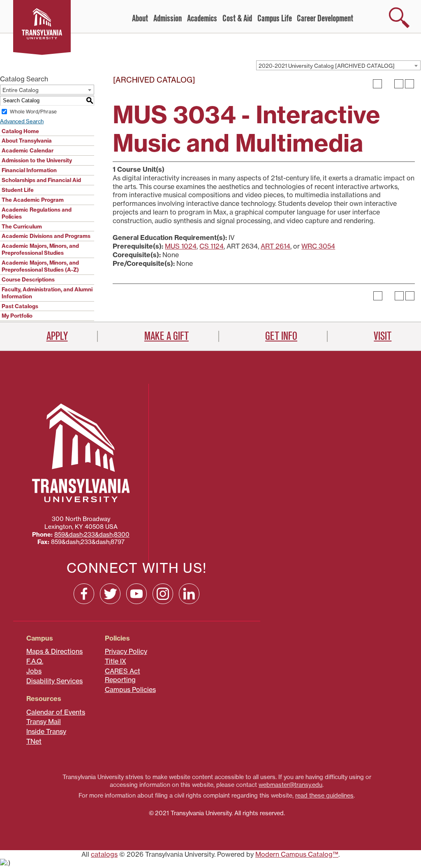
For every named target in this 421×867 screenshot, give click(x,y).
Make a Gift (166, 336)
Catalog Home (20, 131)
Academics (202, 18)
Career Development (325, 18)
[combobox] (338, 65)
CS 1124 (211, 246)
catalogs (104, 854)
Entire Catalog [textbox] (20, 90)
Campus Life (274, 18)
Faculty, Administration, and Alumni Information (47, 293)
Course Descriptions (28, 279)
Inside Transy (46, 731)
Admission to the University (37, 160)
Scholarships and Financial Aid (41, 180)
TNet (34, 741)
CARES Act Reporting (122, 675)
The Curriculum (22, 226)
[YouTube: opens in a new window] (136, 593)
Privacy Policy (126, 651)
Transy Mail (43, 721)
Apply (57, 336)
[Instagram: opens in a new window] (163, 593)
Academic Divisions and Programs (46, 236)
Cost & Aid (237, 18)
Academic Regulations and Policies (37, 213)
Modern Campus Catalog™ (296, 854)
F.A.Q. (34, 661)
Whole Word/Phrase (33, 111)
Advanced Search (22, 121)
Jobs (34, 671)
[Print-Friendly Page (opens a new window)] (398, 83)
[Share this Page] (388, 83)
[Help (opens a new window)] (409, 83)
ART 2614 (275, 246)
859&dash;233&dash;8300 (92, 534)
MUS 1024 (181, 246)
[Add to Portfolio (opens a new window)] (377, 83)
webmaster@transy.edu (290, 785)
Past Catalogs (20, 306)
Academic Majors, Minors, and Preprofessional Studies (40, 249)
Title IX (115, 661)
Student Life (18, 190)
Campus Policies (130, 689)
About (140, 18)
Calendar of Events (55, 712)
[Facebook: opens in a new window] (84, 593)
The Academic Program (33, 199)
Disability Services (54, 681)
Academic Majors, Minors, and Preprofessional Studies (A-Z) (40, 266)
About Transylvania (27, 140)
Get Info (281, 336)
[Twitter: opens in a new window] (110, 593)
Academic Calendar (27, 150)
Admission (167, 18)
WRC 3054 (318, 246)
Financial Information (29, 170)
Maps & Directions (54, 651)
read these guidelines (324, 795)
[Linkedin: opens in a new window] (189, 593)
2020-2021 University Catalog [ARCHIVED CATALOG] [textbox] (327, 65)
